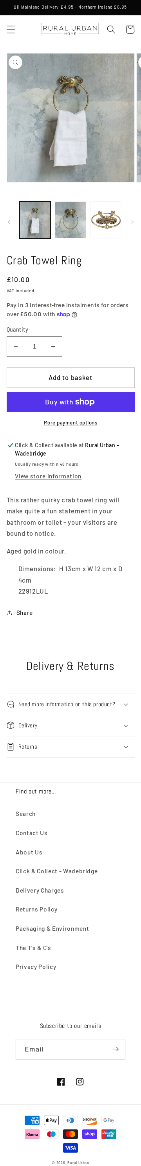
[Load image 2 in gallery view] (70, 219)
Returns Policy (36, 909)
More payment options (71, 422)
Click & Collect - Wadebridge (57, 870)
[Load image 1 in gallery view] (35, 219)
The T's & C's (33, 947)
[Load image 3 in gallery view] (106, 219)
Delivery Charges (40, 890)
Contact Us (32, 832)
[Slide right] (132, 222)
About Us (29, 852)
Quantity (18, 329)
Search (26, 813)
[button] (10, 29)
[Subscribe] (115, 1049)
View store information (48, 476)
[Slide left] (8, 222)
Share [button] (24, 612)
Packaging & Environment (52, 928)
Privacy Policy (36, 966)
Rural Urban (78, 1162)
